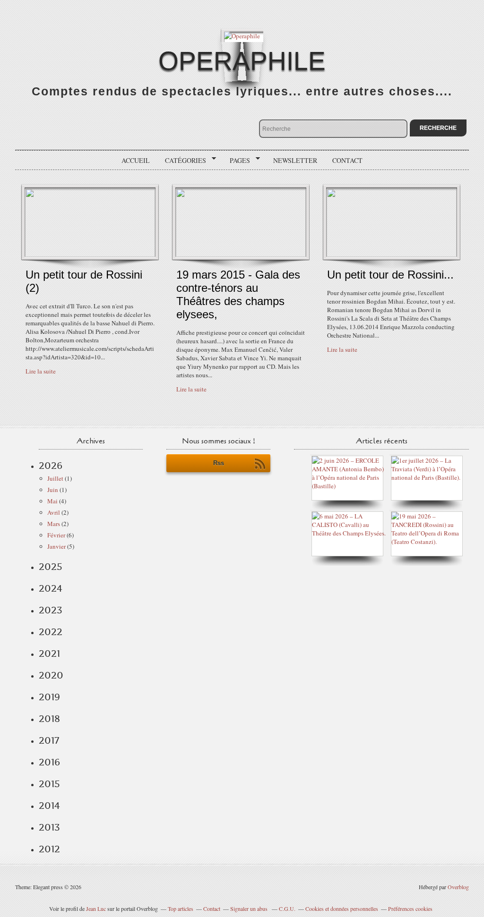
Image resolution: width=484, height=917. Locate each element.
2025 (50, 566)
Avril (53, 512)
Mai (52, 501)
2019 (49, 697)
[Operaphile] (242, 35)
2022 (50, 631)
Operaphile (242, 61)
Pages (236, 160)
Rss (218, 463)
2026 (50, 465)
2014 (49, 805)
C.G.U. (287, 908)
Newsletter (295, 160)
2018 (49, 718)
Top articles (180, 908)
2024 (50, 588)
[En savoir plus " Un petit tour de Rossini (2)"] (90, 254)
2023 (50, 610)
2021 (49, 653)
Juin (52, 489)
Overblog (458, 887)
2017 (49, 740)
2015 (49, 784)
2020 (51, 675)
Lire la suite (41, 371)
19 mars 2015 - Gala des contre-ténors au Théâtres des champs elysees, (238, 294)
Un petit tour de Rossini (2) (84, 281)
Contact (347, 160)
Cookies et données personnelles (341, 908)
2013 (49, 827)
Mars (53, 523)
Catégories (182, 160)
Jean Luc (96, 908)
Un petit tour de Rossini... (390, 274)
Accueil (135, 160)
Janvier (56, 546)
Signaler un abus (249, 908)
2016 (49, 762)
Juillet (55, 478)
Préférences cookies (410, 908)
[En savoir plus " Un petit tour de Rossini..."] (392, 254)
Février (56, 535)
